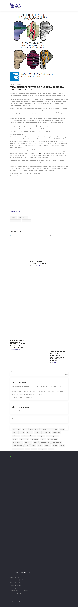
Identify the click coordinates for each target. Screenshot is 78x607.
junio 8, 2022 (20, 84)
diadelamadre (32, 436)
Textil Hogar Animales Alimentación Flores (21, 588)
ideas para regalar (45, 442)
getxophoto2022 (23, 217)
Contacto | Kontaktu (15, 601)
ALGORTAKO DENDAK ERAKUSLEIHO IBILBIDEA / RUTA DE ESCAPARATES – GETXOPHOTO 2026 (18, 344)
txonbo (34, 449)
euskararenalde (24, 439)
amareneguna (45, 429)
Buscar (11, 371)
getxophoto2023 (17, 442)
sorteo (27, 449)
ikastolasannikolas (17, 445)
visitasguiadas (26, 220)
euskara (15, 439)
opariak (55, 445)
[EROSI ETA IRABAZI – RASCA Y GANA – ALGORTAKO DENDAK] (39, 246)
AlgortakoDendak (34, 429)
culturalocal (16, 436)
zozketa (51, 449)
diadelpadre (41, 436)
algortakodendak (15, 211)
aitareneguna (16, 429)
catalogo (29, 432)
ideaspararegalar (57, 442)
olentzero (47, 445)
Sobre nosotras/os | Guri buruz (17, 580)
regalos (62, 445)
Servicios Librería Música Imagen (19, 596)
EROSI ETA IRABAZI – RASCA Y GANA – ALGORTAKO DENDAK (38, 261)
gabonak (43, 439)
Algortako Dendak (14, 577)
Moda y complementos (16, 593)
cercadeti (37, 432)
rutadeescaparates (15, 220)
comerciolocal (46, 432)
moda (27, 445)
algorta (25, 429)
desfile (23, 436)
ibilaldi (35, 442)
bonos (14, 432)
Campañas (12, 84)
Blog (11, 598)
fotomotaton (34, 439)
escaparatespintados (52, 436)
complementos (56, 432)
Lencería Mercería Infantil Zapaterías (20, 590)
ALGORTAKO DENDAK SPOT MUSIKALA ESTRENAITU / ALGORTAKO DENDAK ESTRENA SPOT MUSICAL (58, 356)
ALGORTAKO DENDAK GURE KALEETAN (22, 397)
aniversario (54, 429)
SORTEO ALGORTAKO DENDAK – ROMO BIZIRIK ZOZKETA (27, 394)
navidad (40, 445)
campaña (13, 217)
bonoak (62, 429)
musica (33, 445)
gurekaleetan (28, 442)
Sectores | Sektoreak (15, 582)
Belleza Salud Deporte (16, 585)
